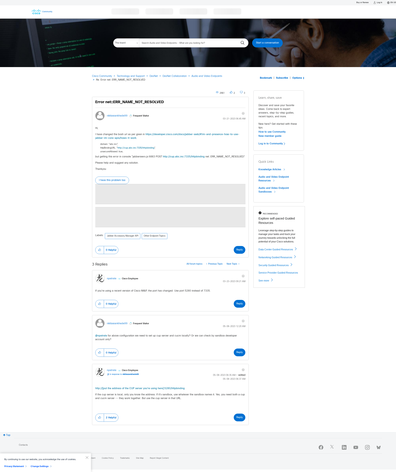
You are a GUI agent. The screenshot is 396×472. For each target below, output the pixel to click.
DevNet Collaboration (175, 76)
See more (263, 280)
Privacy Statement (14, 466)
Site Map (140, 458)
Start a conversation (267, 43)
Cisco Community (102, 76)
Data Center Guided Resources (275, 249)
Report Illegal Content (159, 458)
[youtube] (355, 447)
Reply (239, 250)
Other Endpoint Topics (154, 236)
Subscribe (282, 78)
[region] (45, 462)
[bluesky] (378, 447)
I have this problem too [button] (112, 180)
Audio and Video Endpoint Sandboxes (273, 189)
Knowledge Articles (270, 169)
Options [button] (297, 78)
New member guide (269, 136)
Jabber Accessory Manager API (122, 236)
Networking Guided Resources (275, 257)
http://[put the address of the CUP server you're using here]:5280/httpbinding (140, 388)
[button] (99, 250)
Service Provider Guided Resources (278, 272)
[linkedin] (344, 447)
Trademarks (125, 458)
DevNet (154, 76)
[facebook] (321, 447)
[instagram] (367, 447)
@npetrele (101, 336)
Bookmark (266, 78)
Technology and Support (131, 76)
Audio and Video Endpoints (207, 76)
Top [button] (8, 435)
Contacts (23, 445)
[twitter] (332, 447)
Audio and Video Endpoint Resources (273, 178)
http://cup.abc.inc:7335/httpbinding (136, 148)
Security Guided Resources (273, 265)
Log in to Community (271, 143)
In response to (124, 374)
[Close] (86, 457)
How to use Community (272, 132)
